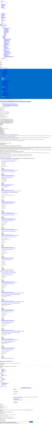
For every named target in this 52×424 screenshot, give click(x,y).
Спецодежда (6, 47)
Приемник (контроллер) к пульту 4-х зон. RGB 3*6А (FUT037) (8, 171)
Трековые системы (6, 40)
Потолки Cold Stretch (7, 50)
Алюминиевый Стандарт (6, 69)
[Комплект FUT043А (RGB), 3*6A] (5, 185)
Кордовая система (5, 82)
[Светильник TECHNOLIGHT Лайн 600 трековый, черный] (9, 282)
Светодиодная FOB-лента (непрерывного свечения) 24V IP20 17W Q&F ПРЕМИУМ (10, 332)
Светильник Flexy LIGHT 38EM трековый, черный (7, 322)
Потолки (2, 91)
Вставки (4, 35)
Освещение (4, 38)
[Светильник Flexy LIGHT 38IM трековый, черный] (8, 348)
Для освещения (5, 71)
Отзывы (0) (7, 134)
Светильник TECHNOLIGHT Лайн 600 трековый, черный (7, 283)
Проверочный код (16, 399)
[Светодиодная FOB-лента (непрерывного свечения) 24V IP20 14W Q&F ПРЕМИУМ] (12, 301)
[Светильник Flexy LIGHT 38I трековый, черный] (7, 310)
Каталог (2, 26)
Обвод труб (2, 78)
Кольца (4, 37)
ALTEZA (4, 76)
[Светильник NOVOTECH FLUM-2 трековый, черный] (8, 202)
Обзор (1, 134)
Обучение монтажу (15, 134)
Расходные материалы (7, 48)
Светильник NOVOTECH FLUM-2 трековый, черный (7, 203)
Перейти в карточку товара (9, 169)
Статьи (2, 18)
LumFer (4, 75)
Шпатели (5, 46)
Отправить (15, 402)
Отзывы (2, 6)
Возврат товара (11, 134)
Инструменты (4, 45)
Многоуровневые (6, 31)
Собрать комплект (6, 55)
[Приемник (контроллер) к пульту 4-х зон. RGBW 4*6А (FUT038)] (9, 229)
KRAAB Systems (6, 32)
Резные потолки (5, 93)
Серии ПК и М (4, 73)
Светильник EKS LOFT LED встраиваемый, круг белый (7, 220)
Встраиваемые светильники (6, 80)
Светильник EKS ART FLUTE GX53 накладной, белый (7, 249)
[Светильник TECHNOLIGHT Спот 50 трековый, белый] (8, 272)
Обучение (2, 371)
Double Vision (6, 53)
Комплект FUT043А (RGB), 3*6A (4, 186)
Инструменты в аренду (6, 87)
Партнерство (3, 5)
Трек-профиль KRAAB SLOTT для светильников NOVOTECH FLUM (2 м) (9, 192)
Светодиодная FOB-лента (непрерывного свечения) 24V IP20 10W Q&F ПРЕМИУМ (10, 294)
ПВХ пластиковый (6, 28)
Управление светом (5, 85)
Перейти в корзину (3, 169)
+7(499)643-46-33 (3, 20)
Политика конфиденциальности (26, 387)
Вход (2, 22)
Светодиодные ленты (7, 41)
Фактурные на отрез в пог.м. (6, 95)
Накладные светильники (7, 39)
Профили (4, 27)
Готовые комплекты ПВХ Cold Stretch (9, 56)
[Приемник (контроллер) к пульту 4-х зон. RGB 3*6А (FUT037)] (9, 170)
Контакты (2, 7)
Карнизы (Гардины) (6, 30)
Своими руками (3, 96)
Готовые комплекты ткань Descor (7, 98)
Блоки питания (6, 44)
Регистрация (3, 1)
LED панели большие (5, 84)
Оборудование (5, 89)
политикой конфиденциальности (18, 397)
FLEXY (5, 33)
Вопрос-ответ (3, 15)
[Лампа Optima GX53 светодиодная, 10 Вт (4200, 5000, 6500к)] (9, 159)
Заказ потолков (3, 17)
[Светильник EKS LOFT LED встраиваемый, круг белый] (8, 219)
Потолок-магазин (4, 386)
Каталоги (5, 49)
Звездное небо (6, 43)
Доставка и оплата (3, 4)
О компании (3, 13)
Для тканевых (6, 29)
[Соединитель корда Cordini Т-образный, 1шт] (7, 258)
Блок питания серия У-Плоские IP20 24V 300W (6, 177)
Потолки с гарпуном (6, 54)
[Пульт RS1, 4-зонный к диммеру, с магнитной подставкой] (9, 213)
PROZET (5, 34)
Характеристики (4, 134)
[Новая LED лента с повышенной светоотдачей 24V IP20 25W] (9, 339)
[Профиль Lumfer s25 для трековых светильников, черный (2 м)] (9, 235)
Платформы (4, 36)
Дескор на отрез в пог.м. (7, 52)
